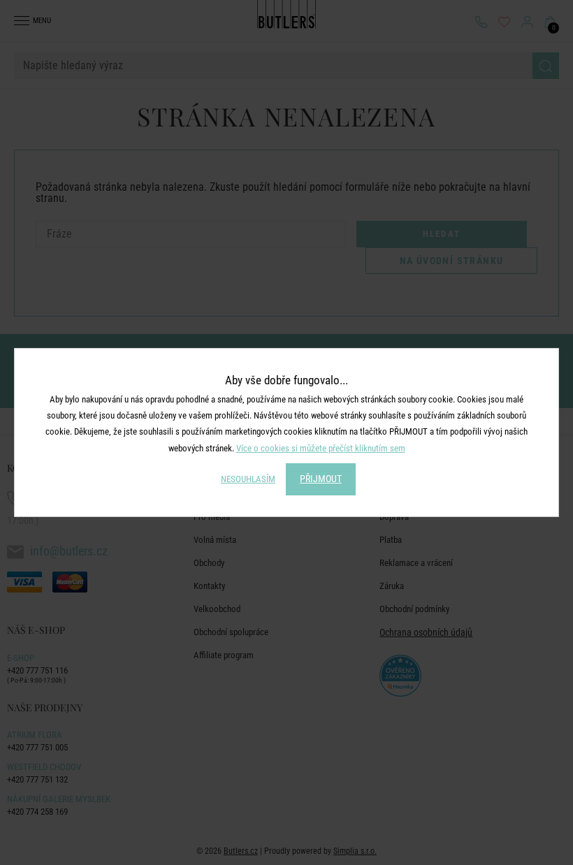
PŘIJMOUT (321, 478)
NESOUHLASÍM (248, 479)
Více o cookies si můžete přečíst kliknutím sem (320, 448)
